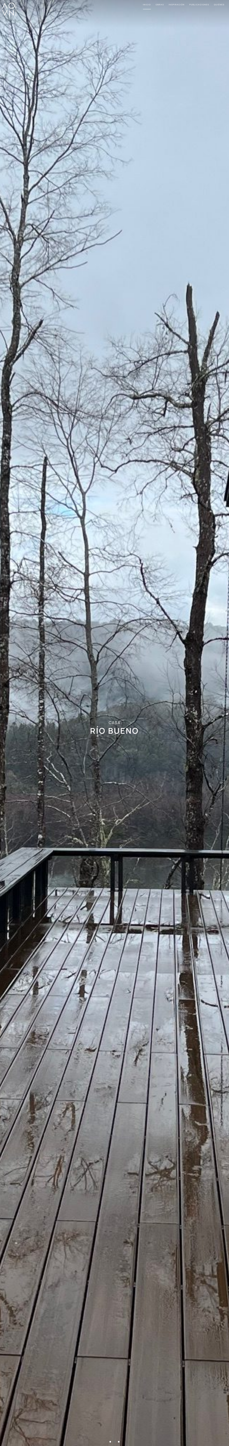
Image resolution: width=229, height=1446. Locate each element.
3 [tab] (119, 1442)
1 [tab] (110, 1442)
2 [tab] (114, 1442)
